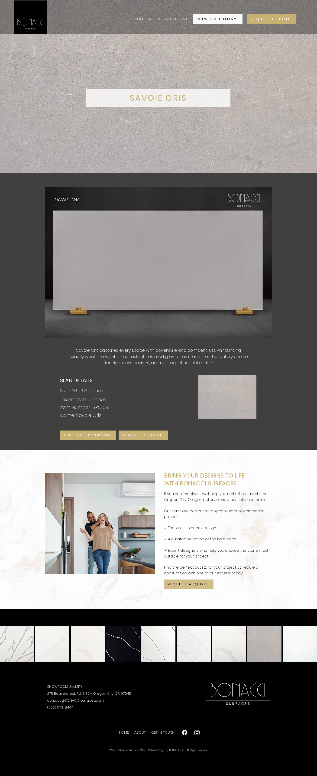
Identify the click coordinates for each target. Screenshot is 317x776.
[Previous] (57, 527)
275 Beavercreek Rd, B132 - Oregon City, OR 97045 (89, 693)
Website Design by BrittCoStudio (166, 750)
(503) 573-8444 (60, 707)
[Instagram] (197, 732)
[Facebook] (184, 732)
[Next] (259, 527)
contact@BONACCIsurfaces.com (75, 700)
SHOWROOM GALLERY (64, 686)
